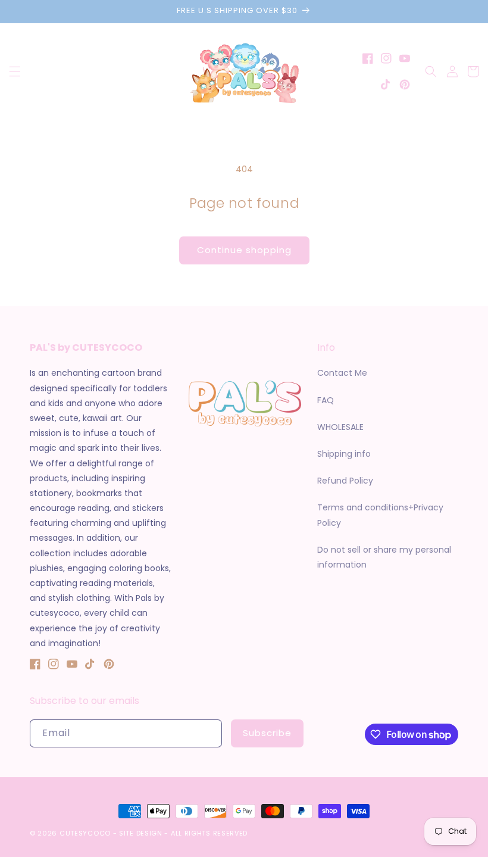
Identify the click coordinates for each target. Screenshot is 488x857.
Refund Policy (345, 481)
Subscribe (267, 733)
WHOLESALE (340, 427)
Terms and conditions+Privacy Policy (380, 514)
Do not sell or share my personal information (384, 557)
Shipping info (344, 454)
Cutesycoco (85, 833)
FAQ (325, 400)
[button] (15, 71)
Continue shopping (244, 250)
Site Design (140, 833)
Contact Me (342, 373)
